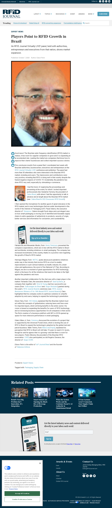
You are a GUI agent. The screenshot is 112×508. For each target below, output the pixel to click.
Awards (81, 14)
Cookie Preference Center (22, 499)
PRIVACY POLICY (95, 502)
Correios (34, 320)
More (90, 14)
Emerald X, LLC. (84, 497)
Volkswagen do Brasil (33, 287)
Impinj (53, 328)
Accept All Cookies (22, 493)
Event (72, 14)
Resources (60, 14)
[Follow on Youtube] (109, 1)
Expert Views (17, 32)
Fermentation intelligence (73, 23)
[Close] (40, 463)
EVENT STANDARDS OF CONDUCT (80, 501)
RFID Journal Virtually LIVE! (25, 170)
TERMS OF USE (84, 502)
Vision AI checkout (20, 23)
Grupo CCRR (28, 340)
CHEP (26, 337)
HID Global (33, 301)
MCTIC (35, 260)
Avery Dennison (52, 245)
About (58, 476)
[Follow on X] (106, 1)
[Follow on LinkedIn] (103, 1)
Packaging (29, 367)
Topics (47, 14)
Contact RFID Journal (62, 481)
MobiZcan (46, 328)
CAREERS (44, 501)
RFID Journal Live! (34, 1)
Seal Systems (58, 282)
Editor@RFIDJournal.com (90, 468)
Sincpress (27, 211)
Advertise (22, 1)
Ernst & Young (42, 284)
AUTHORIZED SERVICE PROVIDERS (58, 501)
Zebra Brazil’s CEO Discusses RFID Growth (47, 199)
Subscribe (103, 14)
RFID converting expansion (51, 23)
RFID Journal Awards (31, 289)
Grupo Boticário (51, 287)
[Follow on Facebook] (100, 1)
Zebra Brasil (31, 194)
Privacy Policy (13, 489)
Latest (36, 14)
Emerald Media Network (9, 1)
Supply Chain (38, 367)
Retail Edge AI (34, 23)
